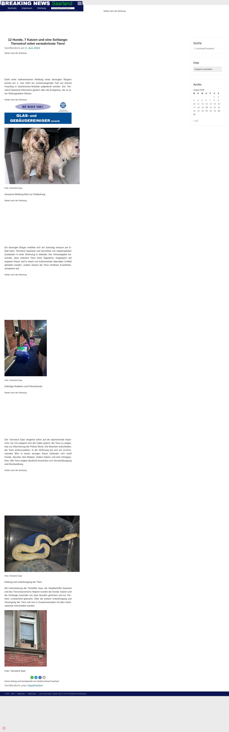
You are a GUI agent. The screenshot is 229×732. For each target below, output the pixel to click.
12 (203, 104)
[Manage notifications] (4, 728)
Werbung (41, 8)
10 (194, 104)
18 (198, 107)
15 (215, 104)
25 (198, 111)
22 (215, 107)
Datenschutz (32, 694)
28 (211, 111)
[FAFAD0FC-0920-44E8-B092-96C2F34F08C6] (38, 113)
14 (211, 104)
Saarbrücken (35, 685)
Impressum (27, 8)
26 (203, 111)
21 (211, 107)
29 (215, 111)
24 (194, 111)
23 (219, 107)
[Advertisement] (114, 25)
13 (207, 104)
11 (198, 104)
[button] (32, 677)
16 (219, 104)
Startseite (12, 8)
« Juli (195, 121)
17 (194, 107)
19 (203, 107)
